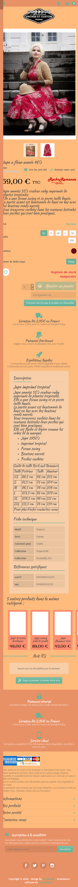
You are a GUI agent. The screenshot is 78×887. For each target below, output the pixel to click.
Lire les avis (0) (38, 169)
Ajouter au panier (59, 286)
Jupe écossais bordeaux (18, 639)
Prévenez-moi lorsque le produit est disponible (50, 303)
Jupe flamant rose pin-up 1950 (63, 641)
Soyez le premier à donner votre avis (41, 680)
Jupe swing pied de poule (40, 639)
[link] (26, 865)
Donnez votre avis (65, 169)
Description (22, 378)
